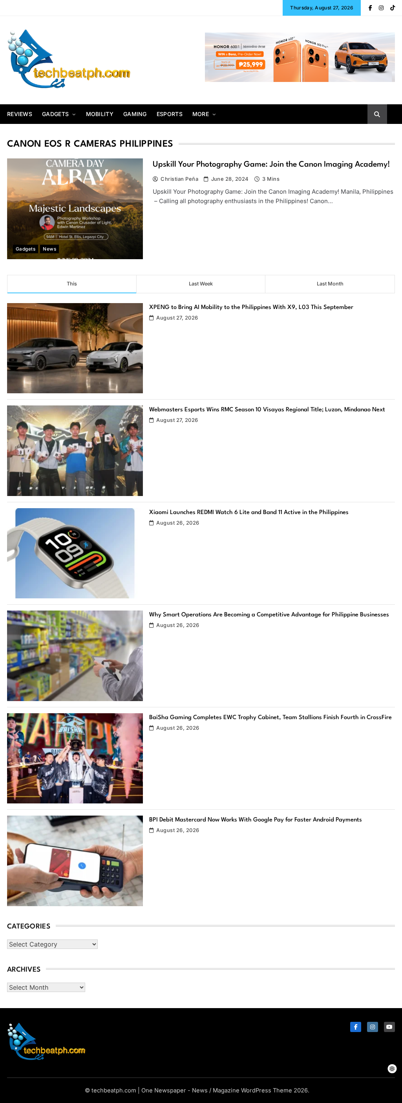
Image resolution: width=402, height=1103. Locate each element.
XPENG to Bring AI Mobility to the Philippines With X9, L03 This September (251, 308)
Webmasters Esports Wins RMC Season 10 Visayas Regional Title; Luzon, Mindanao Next (267, 410)
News (49, 249)
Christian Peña (179, 179)
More (200, 114)
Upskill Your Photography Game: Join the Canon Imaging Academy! (271, 165)
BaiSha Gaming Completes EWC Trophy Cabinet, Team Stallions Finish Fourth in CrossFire (270, 718)
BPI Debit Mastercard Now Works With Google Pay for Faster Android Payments (255, 820)
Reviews (19, 114)
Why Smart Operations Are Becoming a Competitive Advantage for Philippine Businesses (269, 615)
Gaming (135, 114)
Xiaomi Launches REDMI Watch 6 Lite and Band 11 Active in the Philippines (249, 513)
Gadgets (55, 114)
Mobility (99, 114)
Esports (170, 114)
